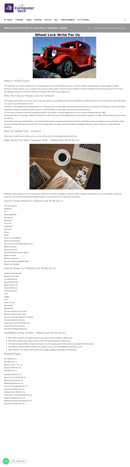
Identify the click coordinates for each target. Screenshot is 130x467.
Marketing (38, 20)
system (53, 112)
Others (107, 437)
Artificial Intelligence (68, 20)
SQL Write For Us (10, 370)
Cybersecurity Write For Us (14, 389)
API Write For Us (10, 359)
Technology (19, 20)
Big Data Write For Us (13, 365)
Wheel (14, 214)
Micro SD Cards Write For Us (15, 377)
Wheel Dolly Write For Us (13, 383)
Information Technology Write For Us (18, 395)
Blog (113, 462)
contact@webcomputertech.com (64, 136)
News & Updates (83, 20)
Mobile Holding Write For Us (15, 398)
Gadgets (29, 20)
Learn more (11, 448)
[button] (6, 461)
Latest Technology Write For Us (16, 386)
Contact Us (122, 462)
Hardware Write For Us (13, 374)
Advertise (105, 462)
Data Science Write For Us (14, 404)
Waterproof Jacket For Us (13, 380)
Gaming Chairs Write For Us (14, 392)
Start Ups (48, 20)
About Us (95, 462)
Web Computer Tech (120, 459)
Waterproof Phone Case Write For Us (18, 401)
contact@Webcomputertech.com (69, 347)
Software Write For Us (12, 368)
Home (89, 28)
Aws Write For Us (10, 362)
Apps (56, 20)
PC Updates (8, 20)
